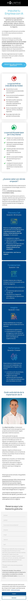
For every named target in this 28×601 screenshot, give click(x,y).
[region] (14, 591)
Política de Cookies (15, 590)
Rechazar (14, 597)
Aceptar (14, 593)
